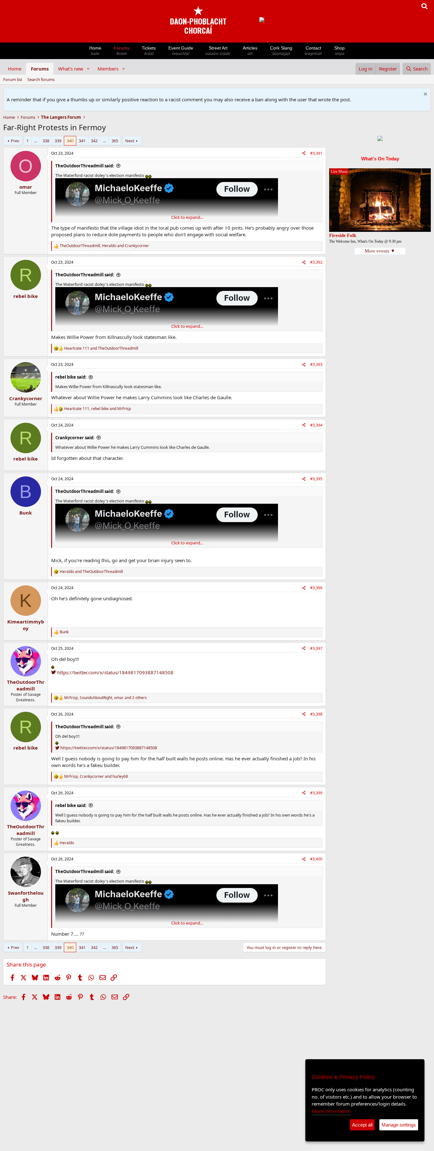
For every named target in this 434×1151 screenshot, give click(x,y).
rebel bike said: (70, 377)
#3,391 (316, 153)
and (101, 348)
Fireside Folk (342, 235)
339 (58, 141)
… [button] (35, 141)
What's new (70, 68)
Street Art (218, 50)
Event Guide (180, 50)
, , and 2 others (105, 697)
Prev (15, 141)
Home (95, 50)
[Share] (304, 153)
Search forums (41, 79)
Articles (250, 50)
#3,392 (316, 262)
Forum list (12, 79)
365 (115, 141)
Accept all (362, 1124)
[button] (88, 69)
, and (104, 245)
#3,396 (316, 587)
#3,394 (316, 425)
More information (331, 1111)
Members (108, 68)
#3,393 (316, 364)
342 (94, 141)
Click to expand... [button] (187, 217)
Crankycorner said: (74, 438)
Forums (121, 50)
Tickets (149, 50)
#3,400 (316, 859)
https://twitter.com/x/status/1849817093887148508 (114, 672)
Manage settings (399, 1124)
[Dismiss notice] (424, 94)
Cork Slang (281, 50)
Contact (313, 50)
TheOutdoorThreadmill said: (84, 166)
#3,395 (316, 478)
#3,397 (316, 648)
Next (129, 141)
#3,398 (316, 714)
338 (46, 141)
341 (82, 141)
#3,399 (316, 793)
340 (70, 141)
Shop (339, 50)
